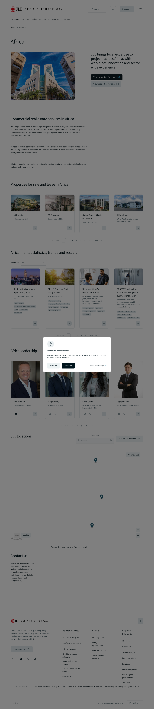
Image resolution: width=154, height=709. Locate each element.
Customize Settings (98, 365)
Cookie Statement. (62, 357)
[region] (77, 354)
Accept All (68, 365)
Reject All (53, 365)
